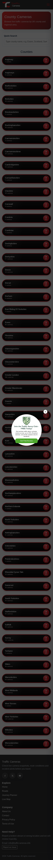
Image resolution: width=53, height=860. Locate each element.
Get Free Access (26, 441)
